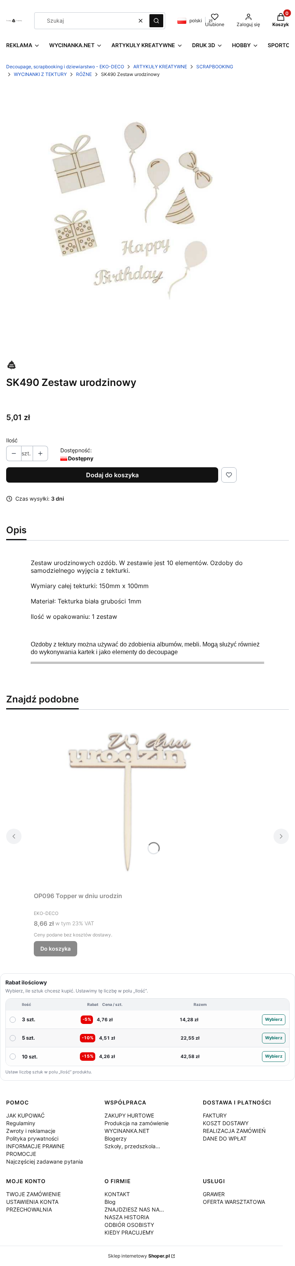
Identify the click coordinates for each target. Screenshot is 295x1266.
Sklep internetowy (139, 1256)
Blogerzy (115, 1138)
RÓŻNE (84, 74)
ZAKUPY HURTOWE (129, 1115)
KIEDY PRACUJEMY (129, 1232)
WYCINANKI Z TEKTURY (40, 74)
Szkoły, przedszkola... (132, 1146)
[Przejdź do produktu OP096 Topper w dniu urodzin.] (130, 802)
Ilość (12, 440)
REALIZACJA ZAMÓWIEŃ (234, 1131)
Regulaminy (20, 1123)
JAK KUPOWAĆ (25, 1115)
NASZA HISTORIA (126, 1217)
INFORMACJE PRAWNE (35, 1146)
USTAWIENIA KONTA (32, 1201)
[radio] (147, 1019)
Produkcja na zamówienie (136, 1123)
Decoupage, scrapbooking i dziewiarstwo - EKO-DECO (65, 66)
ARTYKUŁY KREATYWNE (160, 66)
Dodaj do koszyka (112, 475)
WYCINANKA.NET (126, 1131)
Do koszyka (55, 948)
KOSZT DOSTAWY (226, 1123)
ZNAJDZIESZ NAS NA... (134, 1209)
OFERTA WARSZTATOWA (234, 1201)
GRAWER (214, 1194)
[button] (156, 20)
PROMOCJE (21, 1154)
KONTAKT (117, 1194)
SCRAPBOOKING (214, 66)
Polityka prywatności (32, 1138)
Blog (110, 1201)
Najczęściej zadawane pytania (44, 1161)
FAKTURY (215, 1115)
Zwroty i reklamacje (30, 1131)
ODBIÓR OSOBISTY (129, 1224)
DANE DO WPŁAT (225, 1138)
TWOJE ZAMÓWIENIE (33, 1194)
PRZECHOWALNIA (29, 1209)
